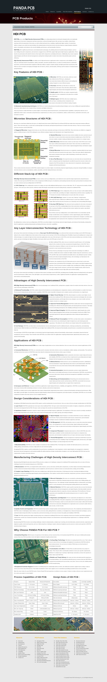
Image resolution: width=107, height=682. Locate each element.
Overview (20, 641)
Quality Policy (21, 653)
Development (21, 644)
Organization (21, 642)
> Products (26, 26)
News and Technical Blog (24, 654)
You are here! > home (19, 26)
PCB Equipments (22, 648)
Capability (20, 651)
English (86, 8)
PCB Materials (21, 650)
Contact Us (21, 657)
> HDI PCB (31, 26)
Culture (20, 645)
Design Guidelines (22, 656)
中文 (90, 8)
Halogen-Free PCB (41, 653)
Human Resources (22, 647)
